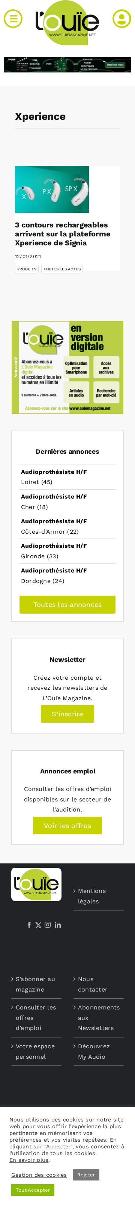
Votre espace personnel (35, 1051)
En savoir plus (28, 1160)
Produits (26, 269)
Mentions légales (92, 896)
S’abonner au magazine (35, 984)
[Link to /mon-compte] (121, 18)
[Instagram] (48, 925)
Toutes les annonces (67, 604)
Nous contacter (93, 984)
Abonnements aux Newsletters (99, 1017)
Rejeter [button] (86, 1174)
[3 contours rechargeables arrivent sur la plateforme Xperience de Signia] (52, 189)
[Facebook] (29, 925)
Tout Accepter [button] (33, 1190)
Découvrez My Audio (94, 1051)
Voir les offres (67, 825)
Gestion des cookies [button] (39, 1175)
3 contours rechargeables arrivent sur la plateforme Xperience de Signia (62, 233)
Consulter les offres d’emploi (36, 1017)
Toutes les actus (62, 269)
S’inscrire (67, 714)
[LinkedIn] (58, 925)
